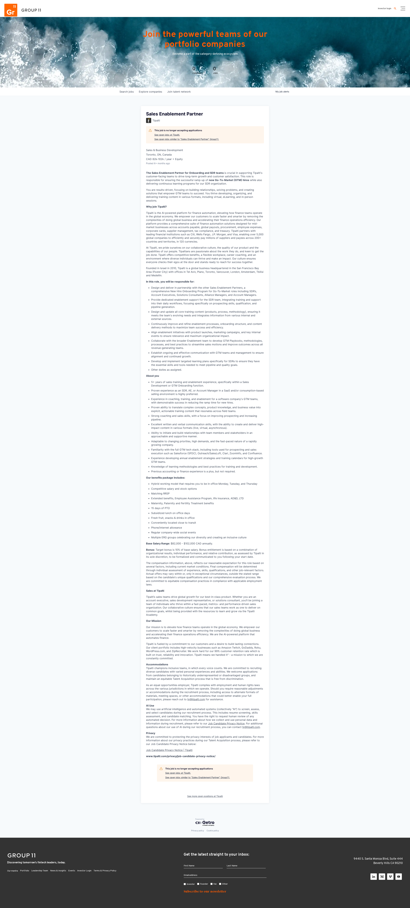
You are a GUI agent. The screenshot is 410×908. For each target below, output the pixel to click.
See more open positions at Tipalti (205, 796)
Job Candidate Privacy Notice (226, 723)
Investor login (384, 8)
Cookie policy (213, 830)
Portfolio (24, 870)
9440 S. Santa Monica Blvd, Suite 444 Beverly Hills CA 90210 (378, 861)
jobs (126, 91)
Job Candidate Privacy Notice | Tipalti (169, 750)
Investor (191, 884)
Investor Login (84, 870)
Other (225, 884)
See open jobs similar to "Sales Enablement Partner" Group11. (186, 139)
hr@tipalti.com (196, 699)
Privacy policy (197, 830)
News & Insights (58, 870)
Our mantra (12, 871)
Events (71, 870)
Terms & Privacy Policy (105, 870)
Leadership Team (39, 870)
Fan (215, 884)
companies (150, 91)
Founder (204, 884)
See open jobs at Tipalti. (167, 134)
